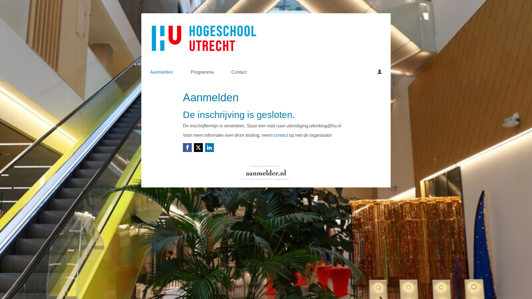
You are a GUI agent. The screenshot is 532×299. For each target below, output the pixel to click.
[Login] (380, 72)
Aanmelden (161, 72)
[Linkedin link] (209, 147)
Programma (202, 72)
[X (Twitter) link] (198, 147)
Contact (239, 72)
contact (281, 135)
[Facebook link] (187, 147)
